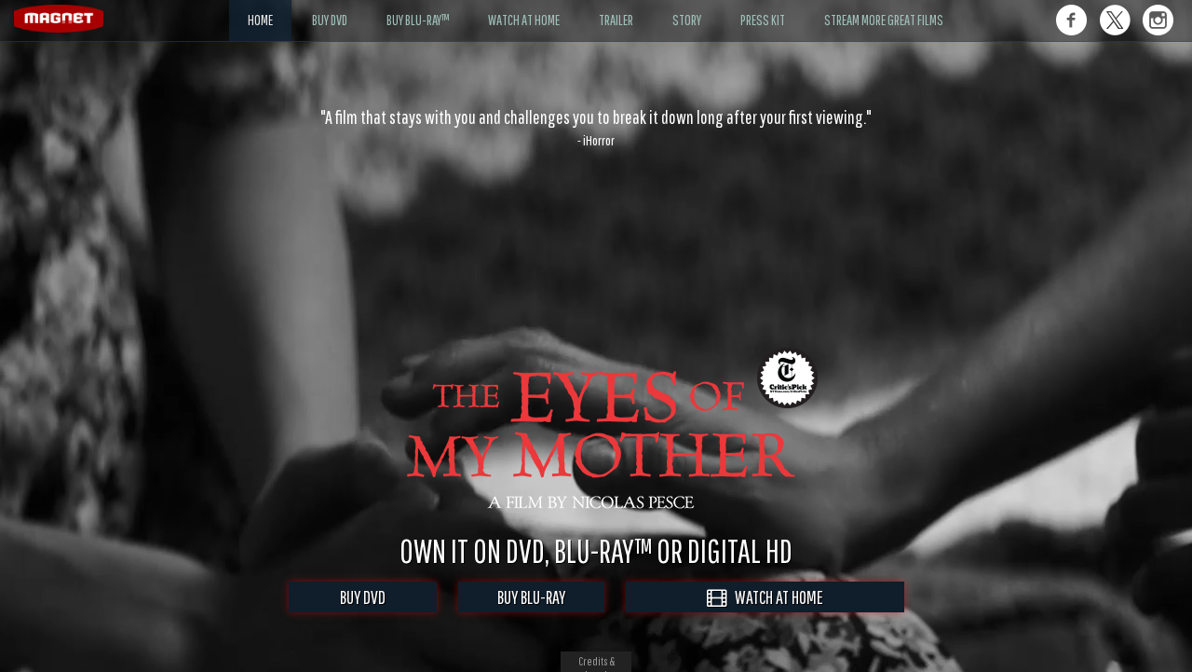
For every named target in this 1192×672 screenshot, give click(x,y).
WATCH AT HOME (774, 597)
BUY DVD (363, 597)
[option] (596, 127)
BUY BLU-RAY (531, 597)
